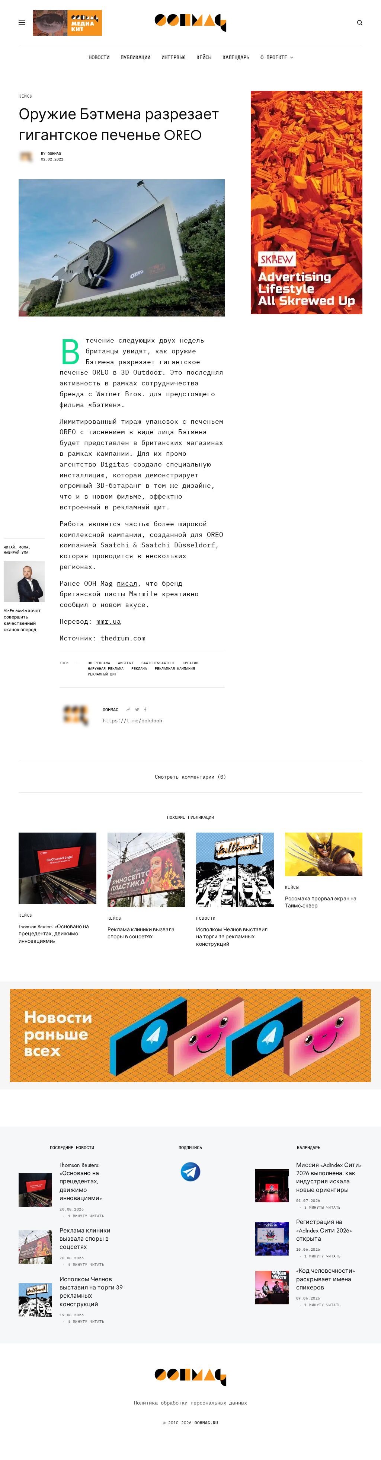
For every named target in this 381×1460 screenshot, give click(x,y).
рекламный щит (102, 674)
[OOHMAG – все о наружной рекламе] (191, 23)
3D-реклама (99, 663)
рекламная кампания (175, 669)
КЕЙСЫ (26, 96)
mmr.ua (108, 621)
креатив (190, 663)
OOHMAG (54, 153)
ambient (126, 663)
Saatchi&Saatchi (158, 663)
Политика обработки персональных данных (190, 1402)
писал (127, 583)
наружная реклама (106, 669)
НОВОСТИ (206, 918)
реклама (139, 669)
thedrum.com (122, 638)
